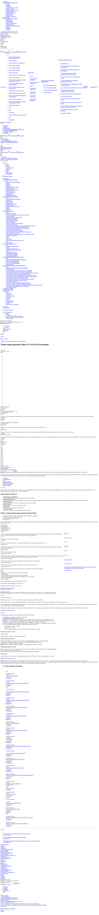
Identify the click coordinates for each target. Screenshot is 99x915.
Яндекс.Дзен (8, 329)
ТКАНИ (5, 127)
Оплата (2, 845)
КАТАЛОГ (5, 125)
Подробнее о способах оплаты (7, 610)
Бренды (2, 874)
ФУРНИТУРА (6, 128)
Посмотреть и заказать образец (8, 588)
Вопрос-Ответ (4, 856)
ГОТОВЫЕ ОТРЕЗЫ (8, 131)
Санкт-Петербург (10, 167)
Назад (7, 164)
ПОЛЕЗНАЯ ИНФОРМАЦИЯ (13, 182)
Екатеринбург (9, 172)
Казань (7, 170)
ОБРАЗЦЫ (5, 133)
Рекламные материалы (6, 857)
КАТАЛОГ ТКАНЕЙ (11, 213)
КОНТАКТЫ (9, 293)
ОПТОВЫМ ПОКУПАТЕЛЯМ (13, 199)
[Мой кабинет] (1, 137)
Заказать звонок (4, 160)
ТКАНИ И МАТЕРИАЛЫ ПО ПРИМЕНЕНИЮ (17, 268)
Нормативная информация (7, 852)
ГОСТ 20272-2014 (68, 559)
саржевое (3, 433)
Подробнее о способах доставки (8, 631)
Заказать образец (4, 468)
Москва (7, 166)
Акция (2, 862)
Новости (3, 875)
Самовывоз (3, 848)
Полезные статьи (4, 854)
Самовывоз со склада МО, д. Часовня (11, 617)
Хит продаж (3, 861)
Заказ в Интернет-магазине (7, 849)
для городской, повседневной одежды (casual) (74, 567)
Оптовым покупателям (6, 866)
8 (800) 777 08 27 (4, 33)
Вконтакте (7, 326)
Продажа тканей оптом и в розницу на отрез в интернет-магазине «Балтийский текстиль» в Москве (24, 905)
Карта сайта (3, 906)
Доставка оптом (4, 873)
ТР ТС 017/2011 (67, 563)
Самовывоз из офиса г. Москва (10, 618)
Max (4, 331)
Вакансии (3, 877)
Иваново (8, 169)
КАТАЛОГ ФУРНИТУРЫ (12, 246)
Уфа (7, 171)
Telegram (7, 327)
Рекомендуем (4, 863)
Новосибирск (9, 173)
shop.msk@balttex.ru (6, 323)
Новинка (3, 860)
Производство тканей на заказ (7, 872)
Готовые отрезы (4, 865)
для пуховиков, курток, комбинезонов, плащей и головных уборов (80, 567)
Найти (2, 911)
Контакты (3, 878)
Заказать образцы (4, 850)
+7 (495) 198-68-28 (5, 31)
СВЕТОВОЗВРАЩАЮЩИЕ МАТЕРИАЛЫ (13, 129)
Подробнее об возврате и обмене (8, 658)
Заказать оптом (4, 868)
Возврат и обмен (4, 851)
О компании (3, 867)
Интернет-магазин (5, 844)
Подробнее (8, 678)
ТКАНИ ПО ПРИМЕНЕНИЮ (10, 130)
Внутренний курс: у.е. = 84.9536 (8, 908)
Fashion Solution (67, 570)
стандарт (3, 418)
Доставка (3, 846)
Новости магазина (6, 882)
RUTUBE (5, 330)
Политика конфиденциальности (8, 855)
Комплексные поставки (6, 869)
